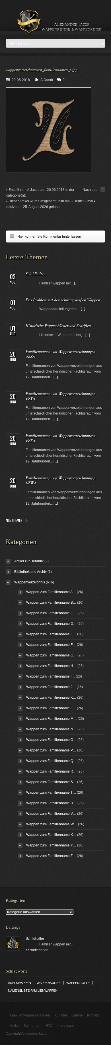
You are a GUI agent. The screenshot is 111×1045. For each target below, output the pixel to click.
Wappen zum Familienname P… (51, 750)
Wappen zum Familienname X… (51, 835)
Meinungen (33, 1026)
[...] (76, 283)
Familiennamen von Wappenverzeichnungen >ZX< (60, 438)
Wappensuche (49, 983)
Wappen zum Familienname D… (51, 624)
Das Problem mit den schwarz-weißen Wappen (63, 299)
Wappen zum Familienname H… (51, 666)
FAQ (49, 1026)
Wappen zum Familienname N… (51, 729)
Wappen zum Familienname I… (50, 676)
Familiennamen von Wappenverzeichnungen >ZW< (60, 480)
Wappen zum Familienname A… (51, 592)
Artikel (15, 1026)
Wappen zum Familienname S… (51, 782)
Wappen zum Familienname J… (51, 687)
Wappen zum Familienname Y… (51, 845)
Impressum (65, 1026)
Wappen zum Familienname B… (51, 603)
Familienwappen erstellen (30, 1015)
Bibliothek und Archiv (30, 572)
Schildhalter (35, 273)
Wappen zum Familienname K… (51, 698)
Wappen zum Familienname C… (51, 613)
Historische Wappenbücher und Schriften (58, 325)
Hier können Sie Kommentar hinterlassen (43, 236)
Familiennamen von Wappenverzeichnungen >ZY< (60, 396)
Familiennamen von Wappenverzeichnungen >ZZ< (60, 354)
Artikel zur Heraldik (29, 561)
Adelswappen (19, 983)
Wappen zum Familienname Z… (51, 856)
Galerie (77, 1015)
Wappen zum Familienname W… (51, 824)
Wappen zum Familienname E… (51, 634)
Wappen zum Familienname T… (51, 793)
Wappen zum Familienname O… (51, 740)
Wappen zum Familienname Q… (51, 761)
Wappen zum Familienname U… (51, 803)
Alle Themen (14, 520)
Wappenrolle (78, 983)
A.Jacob (46, 80)
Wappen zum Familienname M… (51, 719)
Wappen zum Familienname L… (51, 708)
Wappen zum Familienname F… (51, 645)
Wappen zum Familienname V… (51, 814)
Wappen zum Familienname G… (51, 655)
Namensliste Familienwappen (32, 990)
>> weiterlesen (37, 950)
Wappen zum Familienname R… (51, 771)
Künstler (60, 1015)
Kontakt (93, 1015)
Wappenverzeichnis (29, 582)
